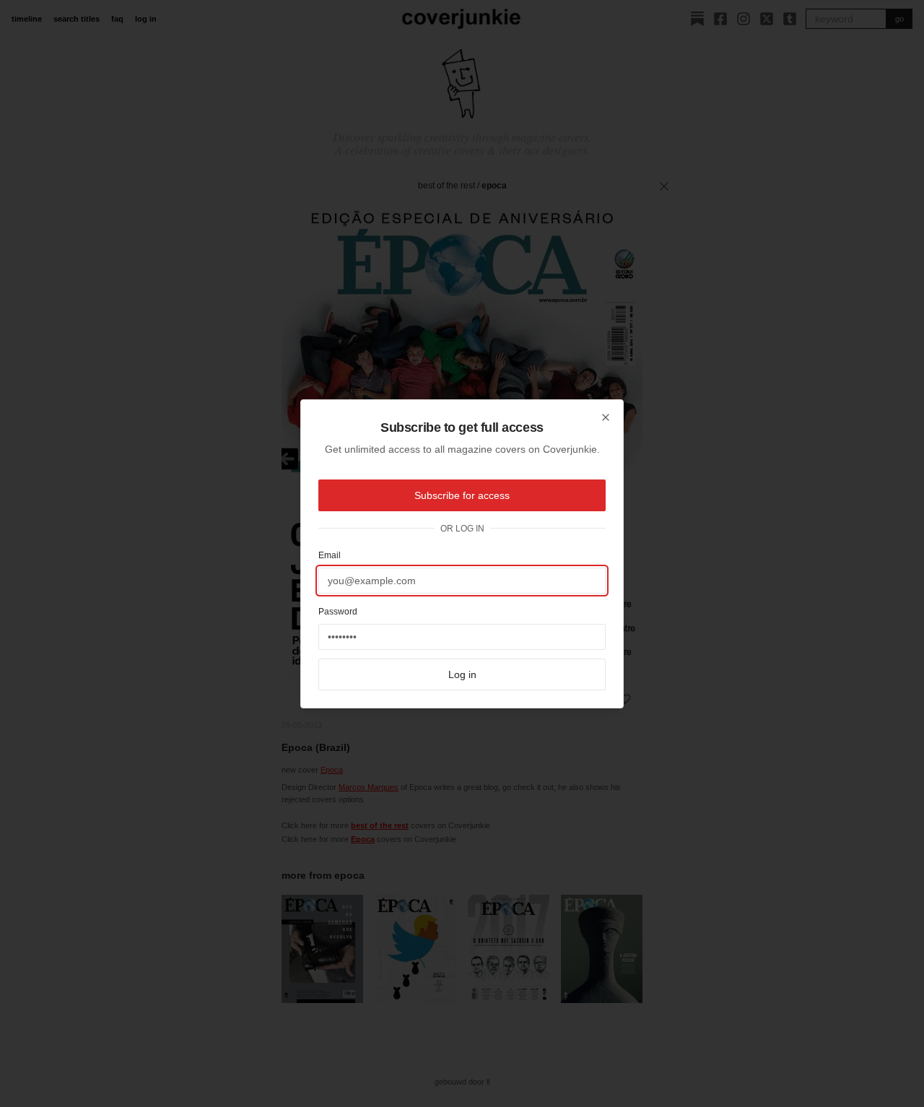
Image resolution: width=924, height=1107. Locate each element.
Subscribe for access (462, 495)
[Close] (605, 417)
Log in (462, 674)
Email (329, 555)
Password (337, 612)
